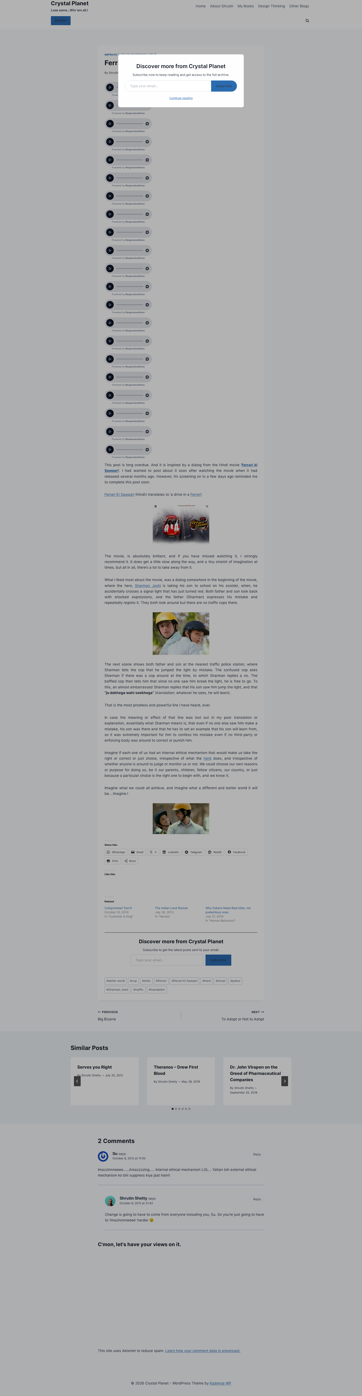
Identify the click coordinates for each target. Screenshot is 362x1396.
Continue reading (181, 98)
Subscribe (224, 86)
